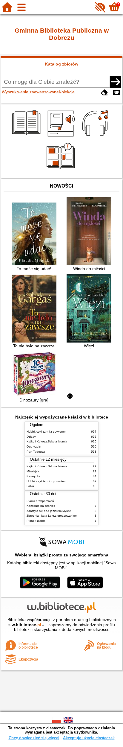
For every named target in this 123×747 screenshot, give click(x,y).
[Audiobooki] (62, 137)
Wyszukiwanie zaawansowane (30, 91)
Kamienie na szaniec (41, 505)
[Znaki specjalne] (116, 92)
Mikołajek (33, 471)
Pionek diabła (36, 520)
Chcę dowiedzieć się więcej (34, 738)
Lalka (30, 486)
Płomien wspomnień (40, 501)
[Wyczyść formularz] (104, 92)
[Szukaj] (115, 81)
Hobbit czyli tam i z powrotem (46, 431)
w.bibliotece (26, 624)
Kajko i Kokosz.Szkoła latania (47, 441)
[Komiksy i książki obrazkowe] (62, 171)
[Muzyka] (96, 137)
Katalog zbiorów (61, 64)
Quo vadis (34, 446)
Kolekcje (67, 91)
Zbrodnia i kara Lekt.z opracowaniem (52, 515)
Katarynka (34, 476)
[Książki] (27, 137)
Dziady (31, 436)
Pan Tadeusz (36, 451)
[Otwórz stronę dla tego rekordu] (35, 235)
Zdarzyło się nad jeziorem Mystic (49, 510)
